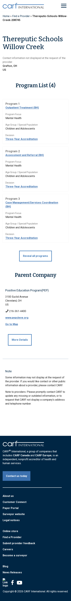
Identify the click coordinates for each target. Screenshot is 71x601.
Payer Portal (10, 508)
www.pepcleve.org (16, 317)
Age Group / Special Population (21, 124)
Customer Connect (14, 502)
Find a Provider (21, 16)
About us (8, 496)
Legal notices (11, 520)
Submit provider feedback (19, 543)
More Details (20, 339)
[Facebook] (12, 582)
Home (6, 16)
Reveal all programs (35, 256)
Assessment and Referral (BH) (24, 155)
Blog (5, 566)
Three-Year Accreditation (21, 139)
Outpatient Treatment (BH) (22, 107)
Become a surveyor (15, 555)
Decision (9, 135)
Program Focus (13, 114)
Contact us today (16, 476)
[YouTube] (19, 582)
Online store (10, 531)
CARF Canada (21, 455)
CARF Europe (43, 455)
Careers (8, 549)
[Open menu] (63, 5)
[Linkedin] (5, 582)
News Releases (12, 572)
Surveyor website (14, 514)
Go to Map (11, 324)
